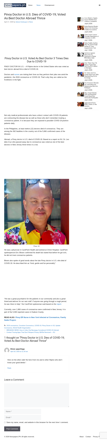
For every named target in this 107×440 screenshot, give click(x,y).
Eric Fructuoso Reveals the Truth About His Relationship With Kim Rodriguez (91, 85)
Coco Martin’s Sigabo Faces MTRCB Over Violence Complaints (90, 19)
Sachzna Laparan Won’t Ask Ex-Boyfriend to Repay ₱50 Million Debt (90, 55)
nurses (17, 74)
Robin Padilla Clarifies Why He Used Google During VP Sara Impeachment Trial (91, 45)
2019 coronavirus (12, 325)
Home (30, 5)
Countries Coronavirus (26, 325)
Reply (9, 368)
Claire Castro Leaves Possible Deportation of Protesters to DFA (91, 36)
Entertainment (49, 5)
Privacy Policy (98, 436)
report (59, 304)
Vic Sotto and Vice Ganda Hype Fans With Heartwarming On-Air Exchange (91, 75)
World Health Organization (22, 328)
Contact (88, 436)
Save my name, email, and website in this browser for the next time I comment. (37, 422)
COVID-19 (38, 325)
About (81, 436)
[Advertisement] (36, 41)
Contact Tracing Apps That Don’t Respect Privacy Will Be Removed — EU (31, 332)
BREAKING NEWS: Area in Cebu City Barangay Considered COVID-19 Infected (33, 330)
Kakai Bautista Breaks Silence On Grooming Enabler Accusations (91, 28)
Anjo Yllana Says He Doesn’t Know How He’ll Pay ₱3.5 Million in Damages (90, 65)
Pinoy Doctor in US (48, 325)
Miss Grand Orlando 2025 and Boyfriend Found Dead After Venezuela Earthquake (91, 95)
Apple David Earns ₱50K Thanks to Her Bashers (90, 104)
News (39, 5)
